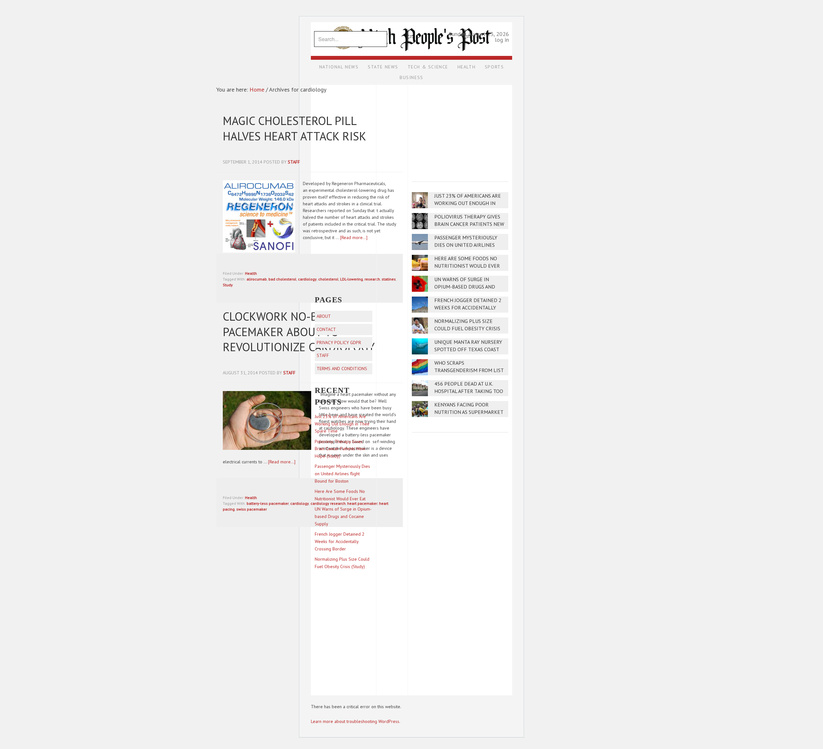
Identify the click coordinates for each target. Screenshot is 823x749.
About (324, 316)
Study (228, 284)
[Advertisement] (460, 129)
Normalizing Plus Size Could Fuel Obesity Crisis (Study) (467, 328)
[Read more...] (281, 462)
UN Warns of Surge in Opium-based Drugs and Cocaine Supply (464, 287)
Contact (326, 329)
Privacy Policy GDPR (339, 342)
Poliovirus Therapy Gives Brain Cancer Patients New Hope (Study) (469, 224)
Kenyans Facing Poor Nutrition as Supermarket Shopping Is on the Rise (468, 412)
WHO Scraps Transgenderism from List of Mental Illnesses (468, 370)
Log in (502, 39)
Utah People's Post (411, 22)
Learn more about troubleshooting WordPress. (355, 721)
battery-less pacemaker (268, 503)
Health (251, 273)
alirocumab (257, 279)
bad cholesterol (282, 279)
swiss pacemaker (251, 509)
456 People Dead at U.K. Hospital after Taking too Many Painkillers (468, 391)
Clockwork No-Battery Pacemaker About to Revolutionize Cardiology (299, 332)
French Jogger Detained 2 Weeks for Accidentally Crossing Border (468, 307)
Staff (323, 355)
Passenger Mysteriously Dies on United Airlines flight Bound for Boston (467, 245)
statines (389, 279)
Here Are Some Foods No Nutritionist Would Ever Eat (467, 266)
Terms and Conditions (342, 368)
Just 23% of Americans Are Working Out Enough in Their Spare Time (467, 203)
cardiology (307, 279)
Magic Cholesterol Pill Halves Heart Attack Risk (294, 128)
